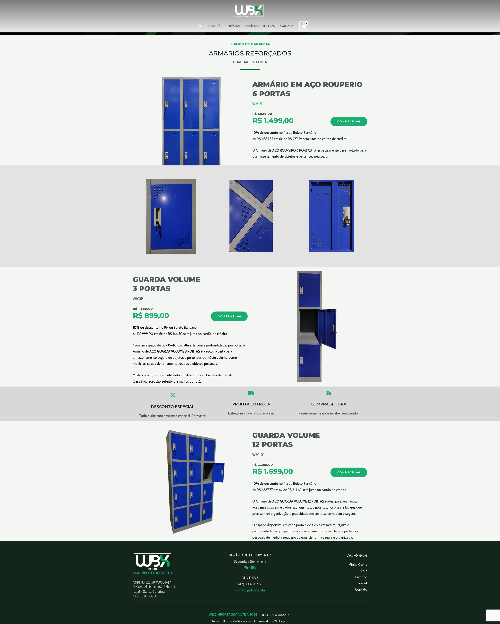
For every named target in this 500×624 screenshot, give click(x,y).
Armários (234, 26)
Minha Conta (357, 565)
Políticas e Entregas (260, 26)
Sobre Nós (215, 26)
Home (198, 26)
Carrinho (361, 577)
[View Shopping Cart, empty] (303, 25)
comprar (226, 316)
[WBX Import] (248, 10)
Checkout (360, 583)
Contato (286, 26)
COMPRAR (345, 121)
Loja (364, 571)
